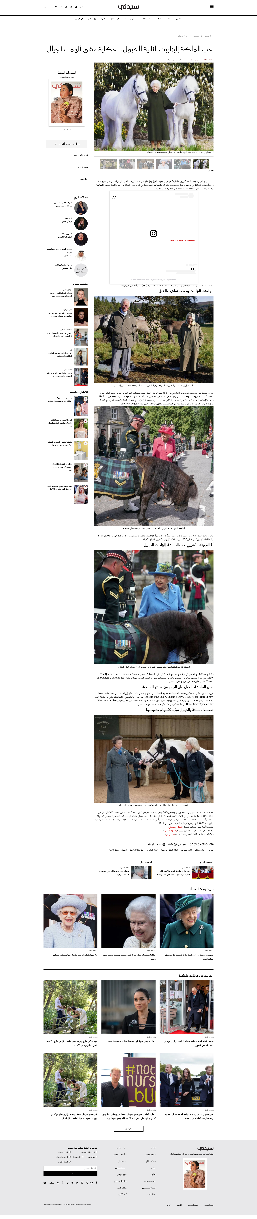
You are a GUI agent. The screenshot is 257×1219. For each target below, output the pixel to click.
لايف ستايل (115, 18)
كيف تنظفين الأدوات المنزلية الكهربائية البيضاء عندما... (60, 443)
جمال (159, 18)
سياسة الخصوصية (193, 1205)
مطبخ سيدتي (150, 1154)
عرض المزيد (128, 1128)
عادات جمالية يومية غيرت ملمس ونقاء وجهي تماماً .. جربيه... (60, 315)
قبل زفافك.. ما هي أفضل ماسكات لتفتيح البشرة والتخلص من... (59, 423)
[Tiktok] (66, 7)
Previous (208, 107)
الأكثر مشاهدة (78, 392)
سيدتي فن (170, 834)
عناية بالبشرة (67, 309)
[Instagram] (61, 7)
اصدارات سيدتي (149, 1188)
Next (99, 107)
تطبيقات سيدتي (120, 1181)
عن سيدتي (122, 1161)
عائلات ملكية (208, 60)
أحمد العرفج (67, 256)
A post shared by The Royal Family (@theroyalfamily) (153, 280)
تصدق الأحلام (83, 167)
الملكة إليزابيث (152, 850)
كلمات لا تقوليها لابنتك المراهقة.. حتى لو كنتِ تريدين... (62, 467)
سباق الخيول (114, 850)
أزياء (70, 349)
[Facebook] (55, 7)
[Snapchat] (76, 7)
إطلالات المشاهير (66, 329)
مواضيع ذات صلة (201, 889)
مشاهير (179, 18)
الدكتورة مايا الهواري (65, 237)
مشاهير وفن (91, 1157)
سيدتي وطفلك (130, 18)
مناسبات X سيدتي (119, 1154)
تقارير (153, 1174)
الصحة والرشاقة (63, 1152)
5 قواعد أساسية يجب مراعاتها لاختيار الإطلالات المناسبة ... (59, 355)
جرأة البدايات (83, 179)
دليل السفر (151, 1194)
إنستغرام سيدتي (176, 827)
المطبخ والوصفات (62, 1157)
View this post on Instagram (183, 241)
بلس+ (103, 18)
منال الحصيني (67, 268)
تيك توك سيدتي (170, 831)
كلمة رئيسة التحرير (69, 144)
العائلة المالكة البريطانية (169, 850)
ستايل (153, 1168)
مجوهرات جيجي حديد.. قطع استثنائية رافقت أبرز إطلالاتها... (59, 487)
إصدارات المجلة (67, 72)
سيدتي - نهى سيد (192, 60)
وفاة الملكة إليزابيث (137, 850)
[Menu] (211, 7)
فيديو (77, 18)
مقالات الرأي (81, 197)
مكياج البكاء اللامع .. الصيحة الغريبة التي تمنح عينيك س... (61, 295)
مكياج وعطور (67, 289)
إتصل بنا (169, 1205)
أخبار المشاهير (186, 850)
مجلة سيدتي (121, 1148)
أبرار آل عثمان (67, 221)
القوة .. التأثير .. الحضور (81, 155)
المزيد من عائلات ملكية (196, 976)
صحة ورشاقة (147, 18)
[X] (71, 7)
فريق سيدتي (121, 1174)
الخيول (124, 850)
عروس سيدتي (150, 1181)
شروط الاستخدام (208, 1205)
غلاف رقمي (121, 1188)
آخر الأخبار (122, 1194)
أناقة (169, 18)
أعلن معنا (179, 1205)
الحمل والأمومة (63, 1162)
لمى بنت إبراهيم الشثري (64, 206)
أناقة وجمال (77, 1157)
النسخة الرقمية (66, 129)
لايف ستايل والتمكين (88, 1152)
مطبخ (90, 18)
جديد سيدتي (80, 283)
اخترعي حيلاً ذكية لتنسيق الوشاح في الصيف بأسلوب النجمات (59, 335)
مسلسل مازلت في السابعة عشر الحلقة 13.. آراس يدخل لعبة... (60, 399)
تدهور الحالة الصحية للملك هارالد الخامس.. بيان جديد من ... (59, 375)
